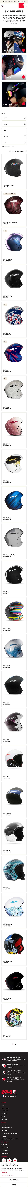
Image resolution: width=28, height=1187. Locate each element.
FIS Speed (6, 629)
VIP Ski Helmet (8, 104)
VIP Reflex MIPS (8, 185)
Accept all (15, 1180)
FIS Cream (6, 407)
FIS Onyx (6, 592)
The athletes (5, 1147)
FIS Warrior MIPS (8, 259)
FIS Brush (6, 850)
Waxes (3, 1105)
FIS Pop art (7, 1035)
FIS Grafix (6, 333)
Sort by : (11, 151)
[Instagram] (4, 1160)
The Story (4, 1144)
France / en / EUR (9, 1096)
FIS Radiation (7, 518)
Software (4, 1119)
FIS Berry (6, 444)
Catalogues (5, 1130)
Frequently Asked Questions (10, 1139)
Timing (3, 1116)
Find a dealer (5, 1125)
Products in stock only (8, 146)
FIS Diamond (7, 961)
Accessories (5, 1108)
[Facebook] (9, 1160)
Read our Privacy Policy (7, 1175)
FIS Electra (6, 370)
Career (4, 1136)
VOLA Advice (5, 1153)
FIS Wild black (8, 998)
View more (4, 1172)
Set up (14, 1184)
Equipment (5, 1111)
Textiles (4, 1113)
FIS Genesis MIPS (8, 555)
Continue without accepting (8, 1164)
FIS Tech (6, 776)
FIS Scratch (7, 813)
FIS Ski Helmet (7, 78)
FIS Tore (6, 739)
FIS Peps (6, 481)
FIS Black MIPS (8, 296)
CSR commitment (6, 1150)
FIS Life (5, 702)
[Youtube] (15, 1160)
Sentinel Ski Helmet (10, 51)
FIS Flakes (6, 666)
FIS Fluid (6, 887)
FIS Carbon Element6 (10, 222)
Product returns (7, 1127)
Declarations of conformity (10, 1133)
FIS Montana (7, 924)
